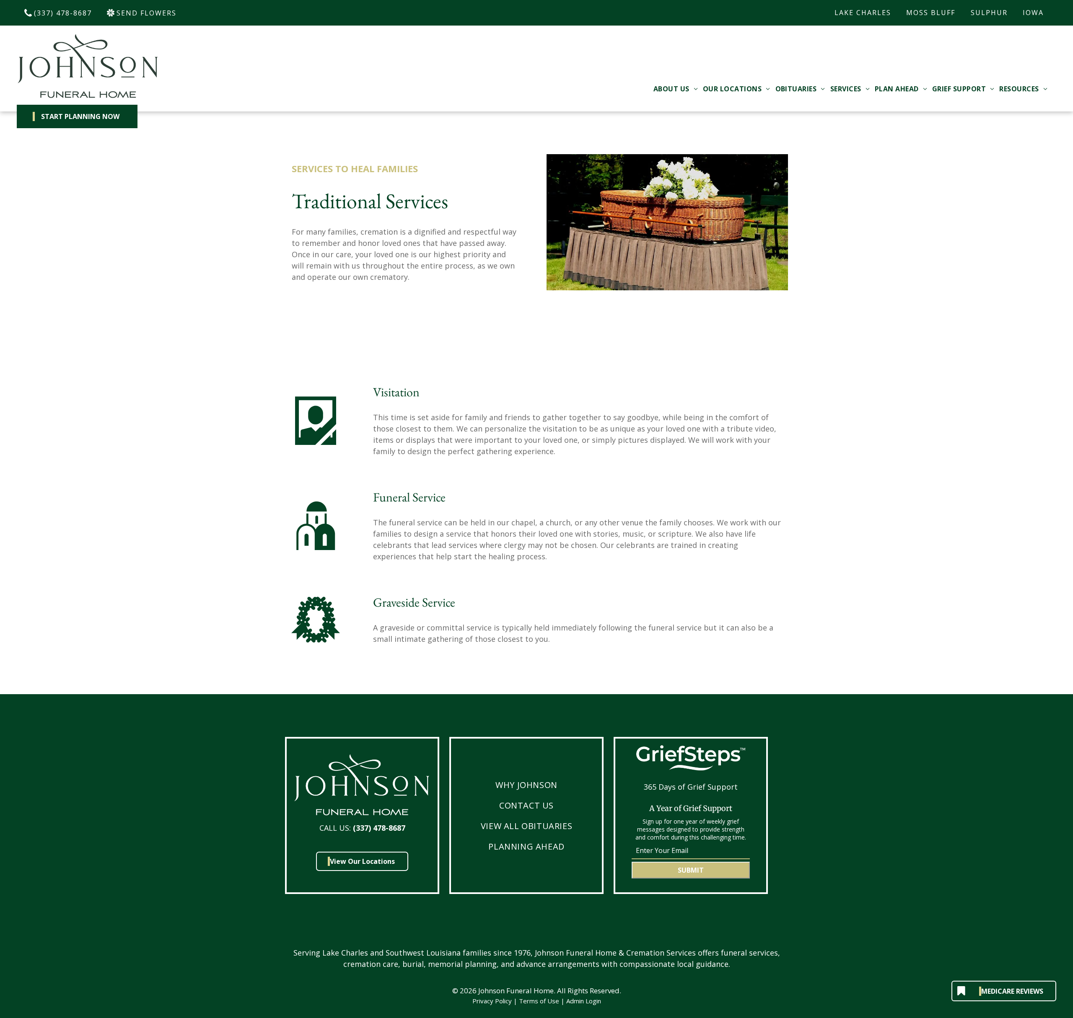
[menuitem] (675, 89)
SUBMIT (691, 870)
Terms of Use (539, 1001)
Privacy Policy (492, 1001)
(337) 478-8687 (379, 828)
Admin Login (583, 1001)
